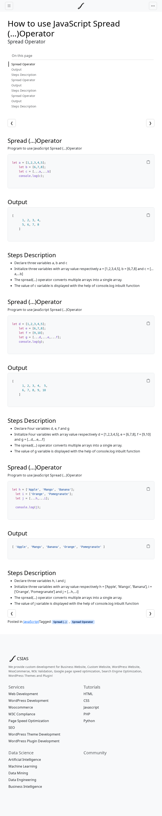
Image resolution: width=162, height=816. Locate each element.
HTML (88, 694)
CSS (86, 700)
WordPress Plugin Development (33, 741)
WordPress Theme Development (34, 734)
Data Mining (18, 773)
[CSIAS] (81, 6)
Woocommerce (20, 707)
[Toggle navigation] (153, 6)
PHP (87, 714)
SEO (11, 727)
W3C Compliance (21, 714)
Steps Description (23, 75)
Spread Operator (23, 64)
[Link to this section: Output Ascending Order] (29, 202)
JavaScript (31, 621)
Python (89, 720)
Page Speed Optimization (28, 720)
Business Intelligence (25, 786)
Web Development (23, 694)
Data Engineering (22, 779)
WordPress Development (28, 700)
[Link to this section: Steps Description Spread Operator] (59, 255)
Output (16, 69)
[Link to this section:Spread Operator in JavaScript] (66, 140)
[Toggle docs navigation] (9, 6)
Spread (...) (59, 622)
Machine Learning (22, 766)
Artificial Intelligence (24, 759)
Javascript (91, 707)
